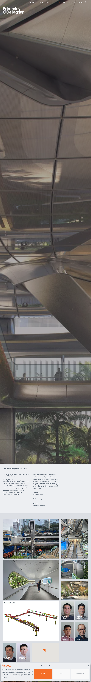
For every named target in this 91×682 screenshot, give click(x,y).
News (64, 2)
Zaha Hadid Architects (39, 505)
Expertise (40, 2)
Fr (7, 2)
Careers (80, 2)
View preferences (80, 673)
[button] (88, 666)
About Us (32, 2)
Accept (43, 673)
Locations (49, 2)
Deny (61, 673)
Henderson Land (37, 500)
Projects (57, 2)
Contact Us (72, 2)
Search (85, 2)
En (5, 2)
